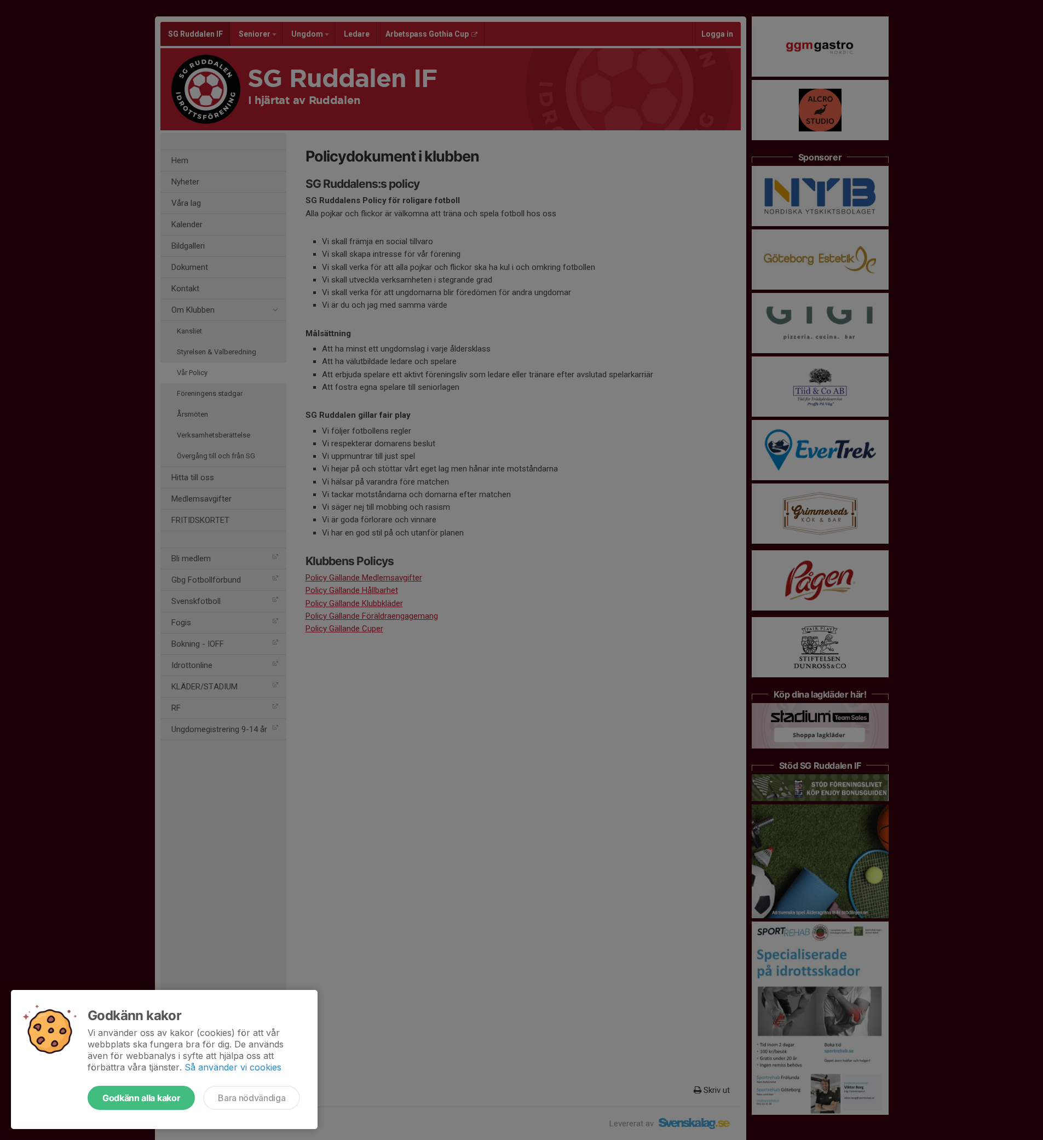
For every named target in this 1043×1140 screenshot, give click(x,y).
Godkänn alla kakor (141, 1097)
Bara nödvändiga (251, 1097)
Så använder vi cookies (233, 1067)
